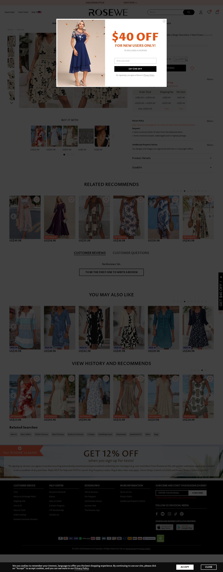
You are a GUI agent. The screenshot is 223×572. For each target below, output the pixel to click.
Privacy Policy (81, 568)
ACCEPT (185, 567)
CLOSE (208, 567)
